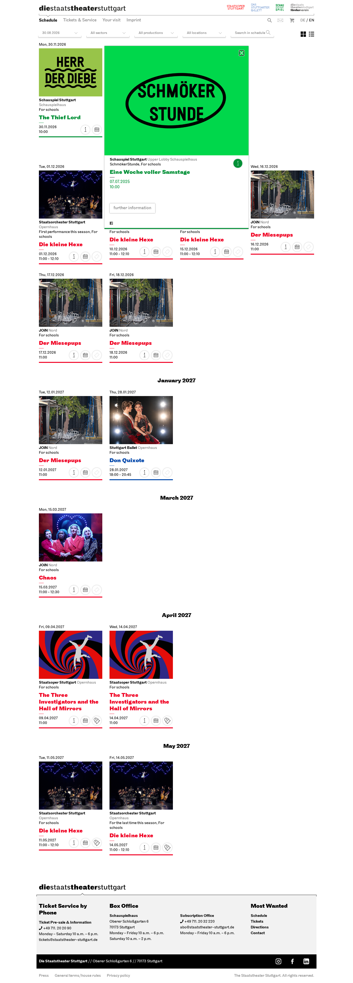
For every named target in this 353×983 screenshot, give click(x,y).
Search (269, 20)
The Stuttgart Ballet (260, 7)
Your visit (112, 20)
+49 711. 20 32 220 (199, 922)
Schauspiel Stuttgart (280, 7)
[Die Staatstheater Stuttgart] (82, 8)
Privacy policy (118, 976)
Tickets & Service (80, 20)
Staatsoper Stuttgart (236, 7)
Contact (280, 20)
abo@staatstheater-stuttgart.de (207, 927)
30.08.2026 (51, 33)
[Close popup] (241, 53)
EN (311, 20)
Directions (260, 927)
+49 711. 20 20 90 (57, 928)
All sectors (99, 33)
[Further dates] (96, 129)
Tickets (257, 921)
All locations (197, 33)
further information (132, 208)
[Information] (237, 163)
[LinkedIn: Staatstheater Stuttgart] (306, 961)
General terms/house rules (78, 976)
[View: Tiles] (303, 34)
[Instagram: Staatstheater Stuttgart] (278, 961)
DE (302, 20)
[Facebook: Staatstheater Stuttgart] (292, 961)
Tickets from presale (96, 720)
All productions (151, 33)
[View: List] (311, 34)
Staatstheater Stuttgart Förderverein (302, 7)
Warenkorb (292, 20)
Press (44, 976)
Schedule (48, 20)
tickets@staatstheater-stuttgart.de (68, 940)
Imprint (134, 20)
